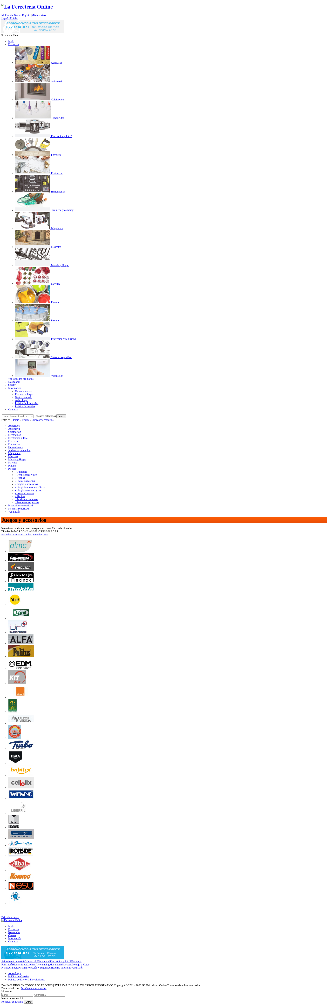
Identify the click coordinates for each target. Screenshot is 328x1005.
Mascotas (67, 964)
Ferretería (76, 961)
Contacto (13, 409)
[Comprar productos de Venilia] (21, 723)
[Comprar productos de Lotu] (12, 711)
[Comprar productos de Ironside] (21, 855)
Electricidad (43, 961)
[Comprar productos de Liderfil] (18, 812)
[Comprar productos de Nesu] (21, 888)
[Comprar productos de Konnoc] (21, 880)
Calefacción (30, 961)
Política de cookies (25, 406)
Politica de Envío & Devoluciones (26, 979)
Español (5, 18)
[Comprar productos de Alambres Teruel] (14, 737)
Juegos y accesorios (42, 419)
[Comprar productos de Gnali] (21, 838)
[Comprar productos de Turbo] (21, 748)
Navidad (6, 967)
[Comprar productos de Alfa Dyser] (21, 643)
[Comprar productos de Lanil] (21, 618)
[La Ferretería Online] (27, 7)
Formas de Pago (23, 394)
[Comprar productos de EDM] (21, 668)
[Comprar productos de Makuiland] (14, 827)
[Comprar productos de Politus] (21, 656)
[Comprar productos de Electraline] (21, 845)
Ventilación (77, 967)
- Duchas (20, 477)
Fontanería (7, 964)
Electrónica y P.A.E (60, 961)
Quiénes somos (23, 391)
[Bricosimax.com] (11, 920)
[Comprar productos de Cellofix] (21, 787)
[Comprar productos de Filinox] (21, 581)
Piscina (26, 419)
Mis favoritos (39, 15)
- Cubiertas (21, 471)
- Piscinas (20, 496)
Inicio (11, 41)
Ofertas (12, 384)
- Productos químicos (26, 499)
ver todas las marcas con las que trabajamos (24, 534)
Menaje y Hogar (81, 964)
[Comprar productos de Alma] (20, 551)
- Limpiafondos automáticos (30, 487)
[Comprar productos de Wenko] (21, 798)
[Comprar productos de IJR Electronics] (17, 632)
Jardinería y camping (38, 964)
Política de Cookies (18, 976)
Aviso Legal (21, 400)
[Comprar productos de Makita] (21, 590)
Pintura (14, 967)
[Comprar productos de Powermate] (21, 560)
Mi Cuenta (7, 15)
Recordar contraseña (12, 1001)
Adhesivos (7, 961)
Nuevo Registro (22, 15)
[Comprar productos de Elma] (15, 763)
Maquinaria (56, 964)
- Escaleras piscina (25, 480)
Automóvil (18, 961)
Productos (13, 44)
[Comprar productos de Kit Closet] (17, 683)
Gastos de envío (23, 397)
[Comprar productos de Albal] (19, 870)
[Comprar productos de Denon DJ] (15, 902)
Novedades (14, 381)
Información (14, 388)
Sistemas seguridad (61, 967)
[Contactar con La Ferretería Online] (32, 32)
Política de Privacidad (26, 403)
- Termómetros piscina (27, 502)
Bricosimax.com (10, 917)
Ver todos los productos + (22, 378)
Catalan (14, 18)
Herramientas (20, 964)
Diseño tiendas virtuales (33, 988)
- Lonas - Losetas (24, 493)
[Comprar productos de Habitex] (21, 775)
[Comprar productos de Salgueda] (21, 570)
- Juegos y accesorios (26, 484)
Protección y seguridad (38, 967)
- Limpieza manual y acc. (28, 490)
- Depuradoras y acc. (26, 474)
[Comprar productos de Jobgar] (20, 697)
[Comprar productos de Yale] (14, 604)
